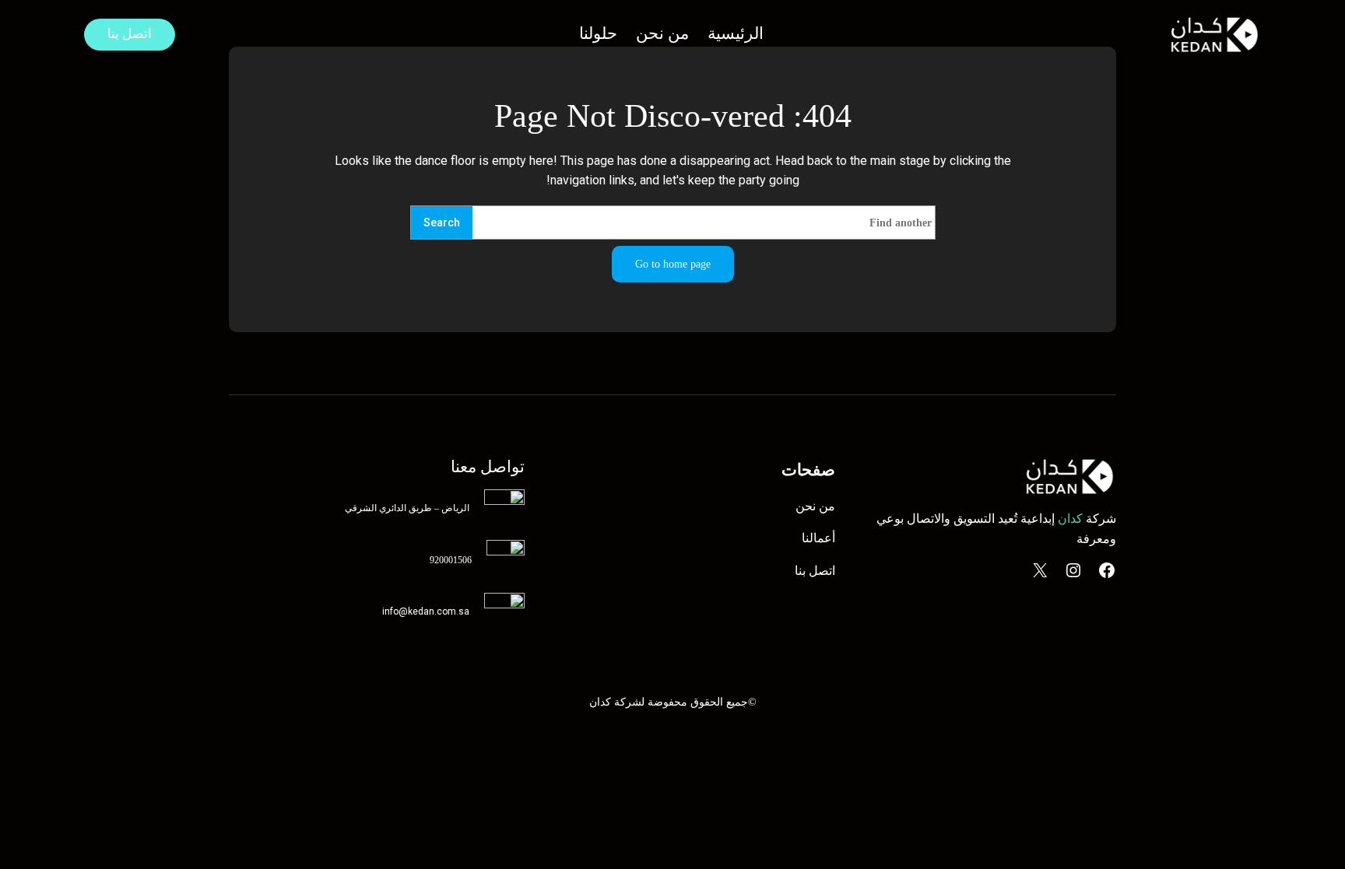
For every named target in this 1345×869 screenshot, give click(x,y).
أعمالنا (818, 538)
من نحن (815, 506)
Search (441, 223)
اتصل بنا (129, 33)
